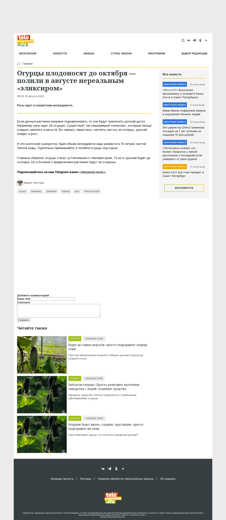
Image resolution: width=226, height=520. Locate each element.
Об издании (168, 478)
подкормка (36, 191)
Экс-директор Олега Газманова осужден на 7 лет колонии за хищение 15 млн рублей (183, 131)
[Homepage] (27, 40)
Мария (28, 182)
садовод (66, 191)
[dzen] (206, 40)
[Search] (183, 40)
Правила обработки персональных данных (126, 478)
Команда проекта (62, 478)
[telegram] (194, 40)
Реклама (85, 478)
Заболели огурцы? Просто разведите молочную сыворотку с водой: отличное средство (103, 387)
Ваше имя (23, 298)
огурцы (22, 191)
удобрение (51, 191)
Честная (38, 182)
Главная (27, 63)
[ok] (200, 40)
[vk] (189, 40)
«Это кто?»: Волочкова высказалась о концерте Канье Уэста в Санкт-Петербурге (183, 93)
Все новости (184, 187)
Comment (23, 302)
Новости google (91, 191)
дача (77, 191)
